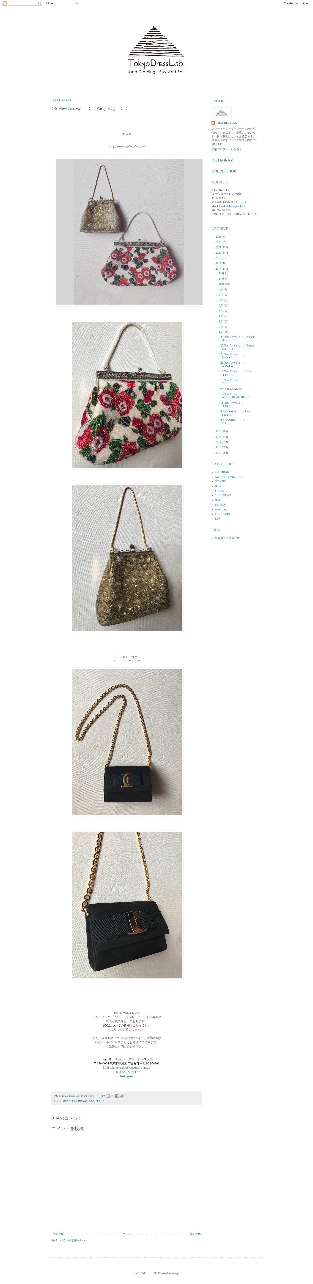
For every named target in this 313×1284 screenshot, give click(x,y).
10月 (222, 284)
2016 (219, 431)
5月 (221, 310)
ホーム (127, 1234)
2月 (221, 326)
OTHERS (220, 481)
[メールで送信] (104, 1096)
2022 (219, 242)
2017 (219, 268)
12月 (222, 273)
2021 (219, 247)
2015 (219, 436)
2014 (219, 442)
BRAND (100, 1101)
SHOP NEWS (223, 495)
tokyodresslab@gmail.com (231, 206)
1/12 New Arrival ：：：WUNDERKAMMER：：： (236, 395)
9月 (221, 289)
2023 (219, 236)
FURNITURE (223, 514)
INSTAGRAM (222, 160)
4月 (221, 316)
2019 (219, 258)
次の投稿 (58, 1234)
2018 (219, 263)
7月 (221, 300)
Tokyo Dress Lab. (226, 122)
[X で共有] (112, 1096)
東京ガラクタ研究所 (227, 538)
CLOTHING (222, 472)
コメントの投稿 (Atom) (72, 1240)
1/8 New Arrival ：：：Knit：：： (231, 421)
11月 (222, 278)
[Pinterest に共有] (121, 1096)
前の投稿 (195, 1234)
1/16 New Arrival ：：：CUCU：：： (232, 382)
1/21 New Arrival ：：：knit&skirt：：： (232, 364)
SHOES (219, 490)
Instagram (127, 1076)
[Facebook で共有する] (117, 1096)
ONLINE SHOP (223, 171)
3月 (221, 321)
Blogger (176, 1273)
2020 (219, 252)
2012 (219, 452)
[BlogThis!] (108, 1096)
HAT (217, 500)
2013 (219, 447)
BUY (218, 518)
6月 (221, 305)
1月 (221, 332)
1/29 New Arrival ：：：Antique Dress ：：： (236, 338)
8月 (221, 294)
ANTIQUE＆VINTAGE (75, 1101)
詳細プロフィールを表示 (226, 149)
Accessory (220, 509)
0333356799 (224, 209)
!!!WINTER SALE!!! (230, 388)
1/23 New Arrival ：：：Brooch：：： (232, 356)
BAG (91, 1101)
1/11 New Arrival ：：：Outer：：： (232, 404)
